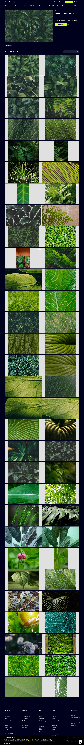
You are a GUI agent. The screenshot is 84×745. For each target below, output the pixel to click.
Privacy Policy (54, 727)
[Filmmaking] (44, 726)
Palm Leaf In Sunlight (47, 438)
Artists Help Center (55, 716)
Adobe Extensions (8, 720)
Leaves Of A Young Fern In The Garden (51, 266)
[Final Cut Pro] (44, 724)
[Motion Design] (45, 729)
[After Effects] (44, 716)
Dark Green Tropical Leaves (48, 73)
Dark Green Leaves (10, 116)
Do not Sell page (6, 741)
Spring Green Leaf (47, 352)
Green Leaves (8, 373)
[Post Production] (45, 732)
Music (46, 5)
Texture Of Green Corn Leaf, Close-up (51, 566)
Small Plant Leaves (10, 524)
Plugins (68, 5)
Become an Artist (55, 720)
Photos (64, 5)
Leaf (7, 352)
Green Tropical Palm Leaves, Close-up (51, 609)
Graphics (59, 5)
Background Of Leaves (48, 245)
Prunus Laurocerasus (47, 674)
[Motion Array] (44, 714)
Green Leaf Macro (47, 309)
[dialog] (42, 740)
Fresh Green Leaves (10, 481)
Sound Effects (52, 5)
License (53, 729)
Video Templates (9, 5)
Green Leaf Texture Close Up (12, 288)
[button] (29, 743)
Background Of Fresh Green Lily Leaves (14, 245)
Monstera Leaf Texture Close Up (12, 202)
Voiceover (41, 5)
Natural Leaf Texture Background (12, 545)
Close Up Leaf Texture (10, 395)
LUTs (31, 5)
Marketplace (7, 716)
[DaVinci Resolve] (45, 721)
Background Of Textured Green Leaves (51, 116)
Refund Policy (54, 725)
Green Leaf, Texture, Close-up (12, 502)
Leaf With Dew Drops (47, 588)
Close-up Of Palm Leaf (48, 288)
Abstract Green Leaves (10, 73)
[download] (40, 74)
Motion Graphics (24, 5)
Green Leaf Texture (10, 138)
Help (52, 714)
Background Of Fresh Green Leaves (13, 223)
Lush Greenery (46, 459)
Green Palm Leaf (9, 438)
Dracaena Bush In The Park (11, 181)
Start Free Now (69, 1)
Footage (35, 5)
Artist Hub (54, 718)
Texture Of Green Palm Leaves (49, 181)
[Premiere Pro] (44, 718)
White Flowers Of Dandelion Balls (12, 652)
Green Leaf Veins (46, 395)
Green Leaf (45, 373)
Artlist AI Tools (75, 5)
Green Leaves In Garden (11, 95)
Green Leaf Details (47, 138)
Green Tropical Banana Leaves (12, 631)
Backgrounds (8, 45)
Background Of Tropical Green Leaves (51, 95)
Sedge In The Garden (47, 631)
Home (6, 714)
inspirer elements (60, 16)
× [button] (82, 736)
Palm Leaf (45, 695)
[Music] (41, 735)
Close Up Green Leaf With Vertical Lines (14, 674)
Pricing (6, 725)
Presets (17, 5)
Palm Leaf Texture (9, 695)
